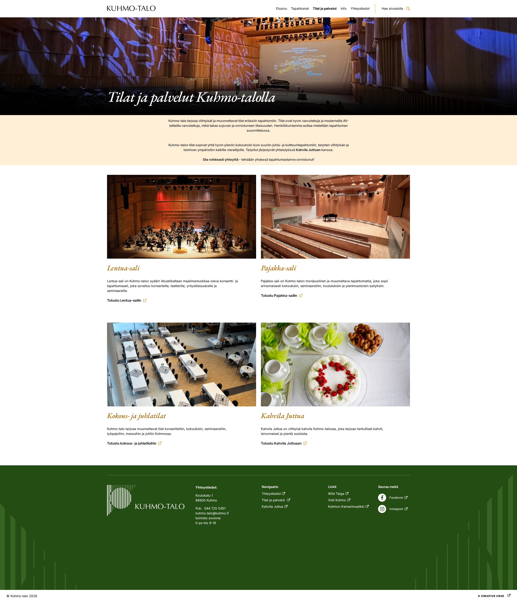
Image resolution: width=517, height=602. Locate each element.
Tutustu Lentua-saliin (124, 300)
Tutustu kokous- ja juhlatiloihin (131, 443)
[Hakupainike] (408, 8)
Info (344, 8)
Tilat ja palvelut (325, 8)
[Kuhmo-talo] (131, 9)
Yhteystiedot (360, 8)
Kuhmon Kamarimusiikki (346, 506)
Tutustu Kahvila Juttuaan (281, 443)
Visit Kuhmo (337, 500)
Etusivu (281, 8)
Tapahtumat (300, 8)
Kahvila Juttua (272, 506)
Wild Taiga (336, 494)
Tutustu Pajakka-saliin (279, 296)
